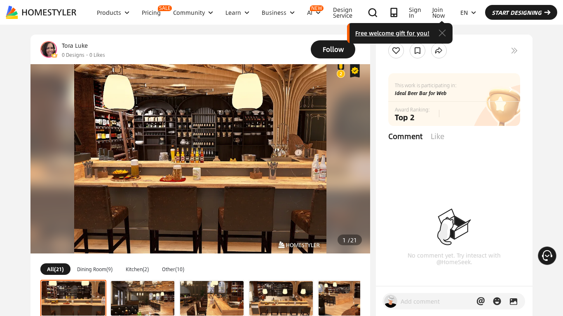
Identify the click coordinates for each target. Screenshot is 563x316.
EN (464, 12)
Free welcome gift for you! (392, 33)
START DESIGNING (517, 12)
